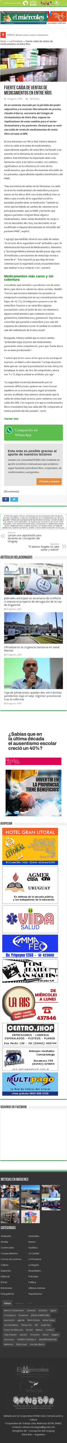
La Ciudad (33, 1253)
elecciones (9, 1339)
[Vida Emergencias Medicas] (30, 919)
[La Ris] (30, 1002)
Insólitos (33, 1247)
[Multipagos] (30, 1083)
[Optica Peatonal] (30, 1059)
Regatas (55, 1335)
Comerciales (7, 1247)
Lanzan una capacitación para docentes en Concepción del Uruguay (24, 537)
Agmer (53, 1310)
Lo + (30, 1303)
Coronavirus (10, 1315)
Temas (7, 1303)
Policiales (33, 1276)
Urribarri (50, 1330)
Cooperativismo (9, 1253)
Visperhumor (35, 1293)
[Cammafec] (30, 946)
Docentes (34, 1335)
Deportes (6, 1270)
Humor (32, 1241)
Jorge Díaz (46, 1325)
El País (4, 1282)
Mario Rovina (34, 1320)
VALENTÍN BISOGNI (47, 1339)
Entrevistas (6, 1288)
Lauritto (23, 1335)
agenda (21, 1320)
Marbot (39, 1330)
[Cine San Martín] (30, 970)
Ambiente (6, 1236)
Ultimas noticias (36, 1288)
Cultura (4, 1265)
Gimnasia (31, 1310)
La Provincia (16, 41)
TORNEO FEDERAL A (26, 1339)
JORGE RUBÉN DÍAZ (40, 1315)
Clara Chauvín (10, 1335)
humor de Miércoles (13, 1330)
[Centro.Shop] (30, 1034)
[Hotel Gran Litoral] (30, 846)
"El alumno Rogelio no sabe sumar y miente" (43, 547)
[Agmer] (30, 884)
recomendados (11, 1325)
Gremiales (33, 1236)
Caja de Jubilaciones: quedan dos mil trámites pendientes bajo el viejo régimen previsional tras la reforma (33, 696)
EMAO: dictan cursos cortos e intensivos (27, 35)
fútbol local (21, 1344)
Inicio (3, 41)
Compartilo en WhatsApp (26, 432)
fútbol (45, 1335)
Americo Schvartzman (14, 1310)
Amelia (4, 1241)
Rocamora (23, 1315)
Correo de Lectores (11, 1259)
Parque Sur (26, 1325)
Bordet (29, 1330)
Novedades (34, 1270)
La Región (33, 1265)
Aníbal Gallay (49, 1320)
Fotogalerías (7, 1293)
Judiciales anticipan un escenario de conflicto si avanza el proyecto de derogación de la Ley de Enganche (33, 602)
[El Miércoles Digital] (33, 16)
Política (32, 1282)
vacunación (9, 1320)
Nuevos (19, 1303)
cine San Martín (37, 1344)
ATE (36, 1325)
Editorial (5, 1276)
